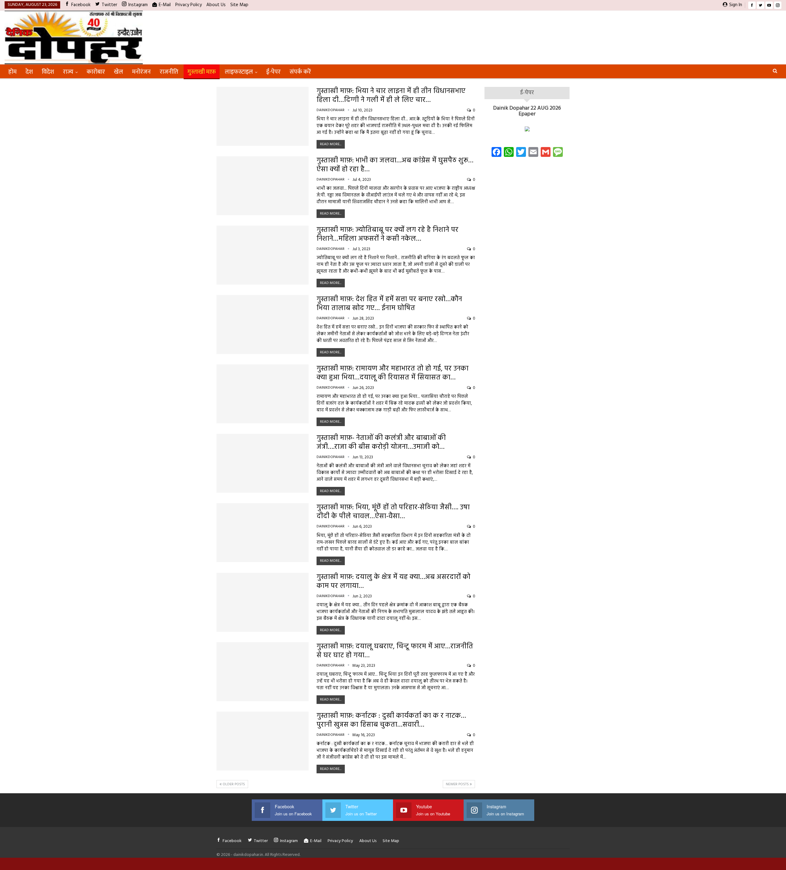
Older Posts (233, 784)
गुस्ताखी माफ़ (201, 72)
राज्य (68, 72)
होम (12, 72)
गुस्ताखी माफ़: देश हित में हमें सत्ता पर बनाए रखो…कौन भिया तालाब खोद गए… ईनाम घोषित (389, 304)
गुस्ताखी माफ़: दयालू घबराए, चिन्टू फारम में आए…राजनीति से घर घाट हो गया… (395, 651)
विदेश (48, 72)
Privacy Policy (188, 5)
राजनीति (169, 72)
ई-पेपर (273, 72)
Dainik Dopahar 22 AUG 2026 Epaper (527, 111)
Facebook (81, 5)
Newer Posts (458, 784)
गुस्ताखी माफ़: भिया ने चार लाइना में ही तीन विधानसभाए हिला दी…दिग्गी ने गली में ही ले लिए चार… (391, 96)
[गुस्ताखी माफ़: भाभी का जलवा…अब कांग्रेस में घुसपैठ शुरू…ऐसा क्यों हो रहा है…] (262, 185)
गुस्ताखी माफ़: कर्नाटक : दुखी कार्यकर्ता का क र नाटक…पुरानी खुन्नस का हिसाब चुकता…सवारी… (391, 720)
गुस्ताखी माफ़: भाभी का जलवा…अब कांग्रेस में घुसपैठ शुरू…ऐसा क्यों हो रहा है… (395, 165)
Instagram (138, 5)
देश (29, 72)
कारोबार (96, 72)
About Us (216, 5)
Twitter (109, 5)
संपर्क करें (300, 72)
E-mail (165, 5)
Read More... (330, 144)
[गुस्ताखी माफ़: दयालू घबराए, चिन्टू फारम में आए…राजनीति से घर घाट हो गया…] (262, 671)
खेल (118, 72)
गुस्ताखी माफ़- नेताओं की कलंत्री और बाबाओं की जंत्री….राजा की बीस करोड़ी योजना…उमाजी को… (381, 443)
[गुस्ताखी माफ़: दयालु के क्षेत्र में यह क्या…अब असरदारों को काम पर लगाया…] (262, 602)
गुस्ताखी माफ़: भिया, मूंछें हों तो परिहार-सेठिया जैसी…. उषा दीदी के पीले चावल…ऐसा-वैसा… (393, 512)
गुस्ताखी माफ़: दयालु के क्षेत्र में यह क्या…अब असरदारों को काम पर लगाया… (393, 582)
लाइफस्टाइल (239, 72)
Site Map (239, 5)
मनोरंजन (141, 72)
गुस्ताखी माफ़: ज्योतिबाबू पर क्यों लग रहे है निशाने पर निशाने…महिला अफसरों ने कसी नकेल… (387, 234)
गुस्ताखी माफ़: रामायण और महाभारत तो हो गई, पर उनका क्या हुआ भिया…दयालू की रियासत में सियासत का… (393, 373)
